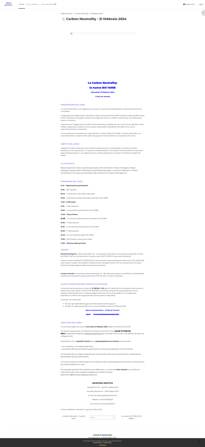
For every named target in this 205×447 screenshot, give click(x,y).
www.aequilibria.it (108, 404)
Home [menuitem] (21, 4)
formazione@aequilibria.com (85, 375)
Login (201, 4)
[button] (189, 4)
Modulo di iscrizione (93, 334)
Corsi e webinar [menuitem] (32, 4)
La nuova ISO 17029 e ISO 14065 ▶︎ (131, 417)
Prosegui (102, 445)
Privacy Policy (97, 442)
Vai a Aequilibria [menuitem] (47, 4)
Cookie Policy (107, 442)
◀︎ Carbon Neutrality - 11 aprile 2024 (73, 417)
